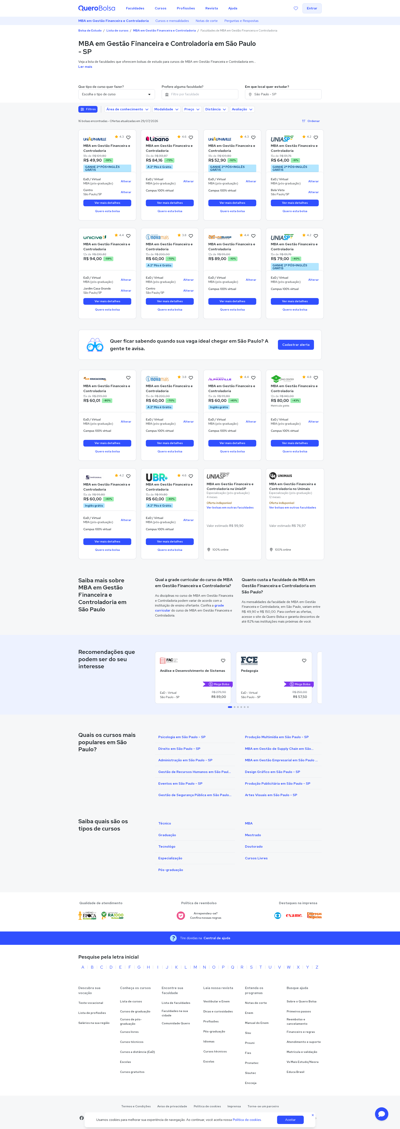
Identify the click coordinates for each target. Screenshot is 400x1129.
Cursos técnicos (131, 1042)
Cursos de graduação (135, 1011)
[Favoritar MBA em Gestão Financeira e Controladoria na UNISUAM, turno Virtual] (253, 236)
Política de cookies (207, 1106)
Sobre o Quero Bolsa (301, 1001)
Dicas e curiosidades (218, 1011)
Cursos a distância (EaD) (137, 1052)
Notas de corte (207, 21)
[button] (381, 1114)
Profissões (211, 1021)
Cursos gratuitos (132, 1072)
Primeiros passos (299, 1011)
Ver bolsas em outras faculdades (230, 507)
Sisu (248, 1033)
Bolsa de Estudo (90, 30)
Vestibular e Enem (216, 1001)
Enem (249, 1013)
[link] (94, 139)
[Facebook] (81, 1118)
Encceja (250, 1083)
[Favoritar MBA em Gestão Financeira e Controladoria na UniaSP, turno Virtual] (316, 138)
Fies (248, 1053)
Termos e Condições (136, 1106)
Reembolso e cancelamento (297, 1021)
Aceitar (290, 1120)
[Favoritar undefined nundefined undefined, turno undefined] (223, 661)
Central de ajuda (217, 938)
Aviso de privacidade (172, 1106)
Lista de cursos (117, 30)
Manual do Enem (257, 1023)
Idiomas (208, 1041)
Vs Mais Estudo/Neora (303, 1062)
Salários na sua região (94, 1023)
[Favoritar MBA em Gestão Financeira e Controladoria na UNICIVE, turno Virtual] (128, 236)
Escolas (125, 1062)
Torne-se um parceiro (263, 1106)
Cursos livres (129, 1032)
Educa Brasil (295, 1072)
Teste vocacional (90, 1003)
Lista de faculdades (176, 1003)
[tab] (230, 707)
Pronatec (252, 1063)
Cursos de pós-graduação (131, 1021)
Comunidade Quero (176, 1023)
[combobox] (200, 94)
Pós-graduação (214, 1031)
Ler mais (85, 66)
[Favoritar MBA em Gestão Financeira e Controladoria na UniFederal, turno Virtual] (128, 476)
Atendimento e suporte (304, 1042)
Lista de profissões (92, 1013)
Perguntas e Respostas (241, 21)
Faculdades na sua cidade (175, 1013)
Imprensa (234, 1106)
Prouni (250, 1043)
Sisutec (250, 1073)
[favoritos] (296, 8)
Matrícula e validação (302, 1052)
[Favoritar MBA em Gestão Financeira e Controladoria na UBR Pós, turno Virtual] (191, 476)
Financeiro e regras (301, 1032)
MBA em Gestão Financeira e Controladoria (113, 21)
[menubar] (182, 8)
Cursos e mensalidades (172, 21)
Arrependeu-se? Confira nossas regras (205, 915)
